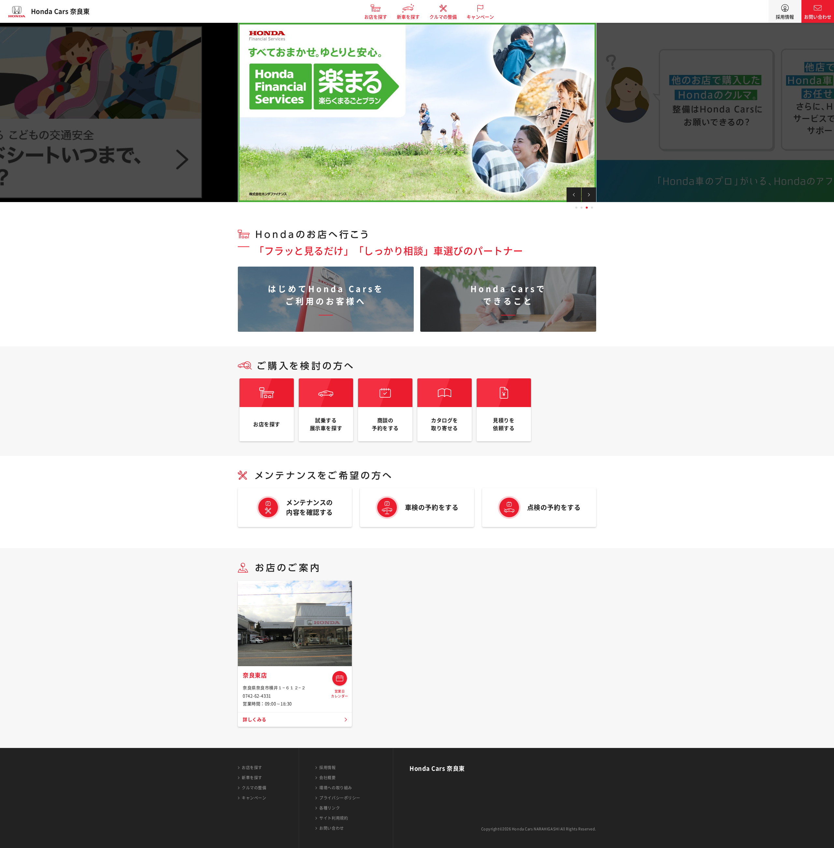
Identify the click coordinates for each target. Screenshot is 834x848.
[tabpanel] (417, 112)
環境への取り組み (335, 788)
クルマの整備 (443, 17)
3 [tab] (587, 208)
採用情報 (785, 17)
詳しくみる (254, 719)
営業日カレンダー (339, 678)
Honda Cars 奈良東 (60, 11)
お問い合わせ (817, 17)
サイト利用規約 (333, 818)
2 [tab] (581, 208)
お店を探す (375, 17)
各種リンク (329, 808)
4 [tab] (592, 208)
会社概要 (327, 778)
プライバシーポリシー (339, 798)
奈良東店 (255, 675)
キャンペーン (480, 17)
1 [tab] (576, 208)
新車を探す (408, 17)
